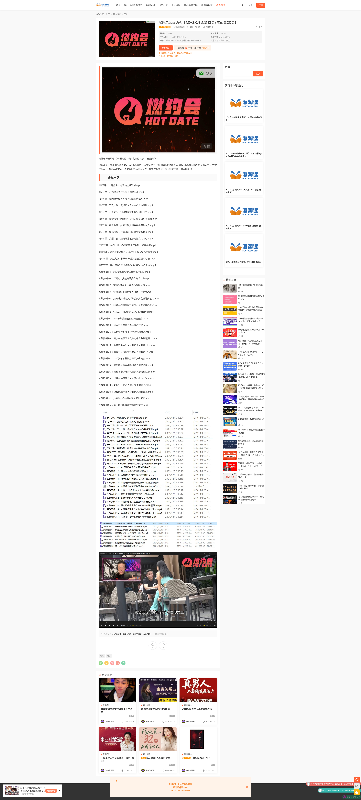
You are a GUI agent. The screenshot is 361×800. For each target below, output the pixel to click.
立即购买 (166, 48)
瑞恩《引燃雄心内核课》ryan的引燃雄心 (244, 262)
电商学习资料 (191, 5)
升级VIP (205, 48)
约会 (108, 656)
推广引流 (163, 5)
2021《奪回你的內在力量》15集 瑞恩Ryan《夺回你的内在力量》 (244, 154)
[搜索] (243, 5)
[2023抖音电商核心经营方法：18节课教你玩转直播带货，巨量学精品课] (230, 321)
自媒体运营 (207, 5)
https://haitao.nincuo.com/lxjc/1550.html (132, 634)
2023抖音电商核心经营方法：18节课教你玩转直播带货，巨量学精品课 (251, 321)
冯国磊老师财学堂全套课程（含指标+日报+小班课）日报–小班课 (250, 466)
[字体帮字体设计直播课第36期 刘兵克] (230, 299)
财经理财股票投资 (133, 5)
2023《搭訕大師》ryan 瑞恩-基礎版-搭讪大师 (243, 227)
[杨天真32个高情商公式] (158, 739)
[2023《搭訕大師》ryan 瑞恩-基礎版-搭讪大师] (244, 210)
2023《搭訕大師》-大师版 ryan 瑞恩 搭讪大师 (243, 191)
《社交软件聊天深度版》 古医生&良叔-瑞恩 (244, 118)
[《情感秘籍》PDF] (198, 739)
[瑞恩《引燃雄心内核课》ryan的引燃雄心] (244, 246)
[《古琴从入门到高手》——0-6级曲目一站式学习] (230, 354)
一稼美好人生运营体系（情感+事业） (117, 759)
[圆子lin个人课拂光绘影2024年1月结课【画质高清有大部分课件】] (230, 388)
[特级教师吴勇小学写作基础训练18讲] (230, 444)
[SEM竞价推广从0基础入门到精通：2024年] (230, 366)
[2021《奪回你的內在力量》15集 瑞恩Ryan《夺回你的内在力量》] (244, 138)
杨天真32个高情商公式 (156, 758)
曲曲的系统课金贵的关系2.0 (155, 709)
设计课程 (175, 5)
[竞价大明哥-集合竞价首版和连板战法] (230, 432)
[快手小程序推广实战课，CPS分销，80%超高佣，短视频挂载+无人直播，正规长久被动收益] (230, 410)
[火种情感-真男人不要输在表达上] (198, 690)
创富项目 (150, 5)
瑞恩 (102, 656)
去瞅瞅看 (51, 791)
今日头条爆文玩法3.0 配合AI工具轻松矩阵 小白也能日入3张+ (251, 455)
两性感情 (220, 5)
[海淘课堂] (103, 5)
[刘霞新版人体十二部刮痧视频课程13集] (230, 477)
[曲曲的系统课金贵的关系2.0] (158, 690)
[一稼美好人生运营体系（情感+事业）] (117, 739)
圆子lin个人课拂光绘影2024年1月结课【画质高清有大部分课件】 (251, 388)
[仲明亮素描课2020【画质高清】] (230, 288)
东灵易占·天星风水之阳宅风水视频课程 (344, 783)
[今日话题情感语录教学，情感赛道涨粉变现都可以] (230, 499)
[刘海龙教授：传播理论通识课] (230, 421)
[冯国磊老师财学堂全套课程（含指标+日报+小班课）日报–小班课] (230, 466)
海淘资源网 (180, 27)
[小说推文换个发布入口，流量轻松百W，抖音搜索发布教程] (230, 399)
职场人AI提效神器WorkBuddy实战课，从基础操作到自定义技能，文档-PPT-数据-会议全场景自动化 (335, 796)
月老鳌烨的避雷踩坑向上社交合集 (116, 710)
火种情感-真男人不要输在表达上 (198, 709)
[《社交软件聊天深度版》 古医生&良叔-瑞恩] (244, 102)
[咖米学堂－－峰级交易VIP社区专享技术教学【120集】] (230, 377)
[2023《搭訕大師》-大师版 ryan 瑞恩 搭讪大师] (244, 174)
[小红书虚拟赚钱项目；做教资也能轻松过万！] (230, 488)
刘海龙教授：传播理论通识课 (251, 418)
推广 (260, 27)
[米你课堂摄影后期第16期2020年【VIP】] (230, 332)
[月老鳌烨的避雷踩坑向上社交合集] (117, 690)
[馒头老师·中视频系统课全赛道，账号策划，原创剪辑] (230, 343)
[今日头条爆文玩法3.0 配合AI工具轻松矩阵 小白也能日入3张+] (230, 455)
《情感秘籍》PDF (196, 758)
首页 (118, 5)
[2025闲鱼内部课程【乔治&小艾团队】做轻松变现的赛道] (230, 310)
